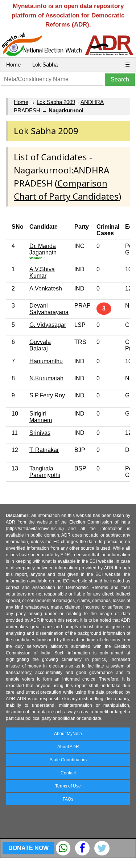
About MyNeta (68, 733)
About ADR (68, 746)
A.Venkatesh (45, 288)
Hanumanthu (46, 361)
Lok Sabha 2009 (56, 102)
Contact (68, 772)
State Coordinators (68, 759)
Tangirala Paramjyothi (44, 471)
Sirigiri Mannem (40, 416)
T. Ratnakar (44, 450)
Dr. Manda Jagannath (43, 249)
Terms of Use (68, 786)
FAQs (68, 799)
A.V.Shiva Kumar (42, 272)
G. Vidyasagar (47, 325)
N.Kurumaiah (46, 378)
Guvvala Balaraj (40, 345)
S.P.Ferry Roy (47, 395)
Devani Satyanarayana (49, 308)
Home (13, 64)
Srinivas (39, 433)
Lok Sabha (45, 64)
